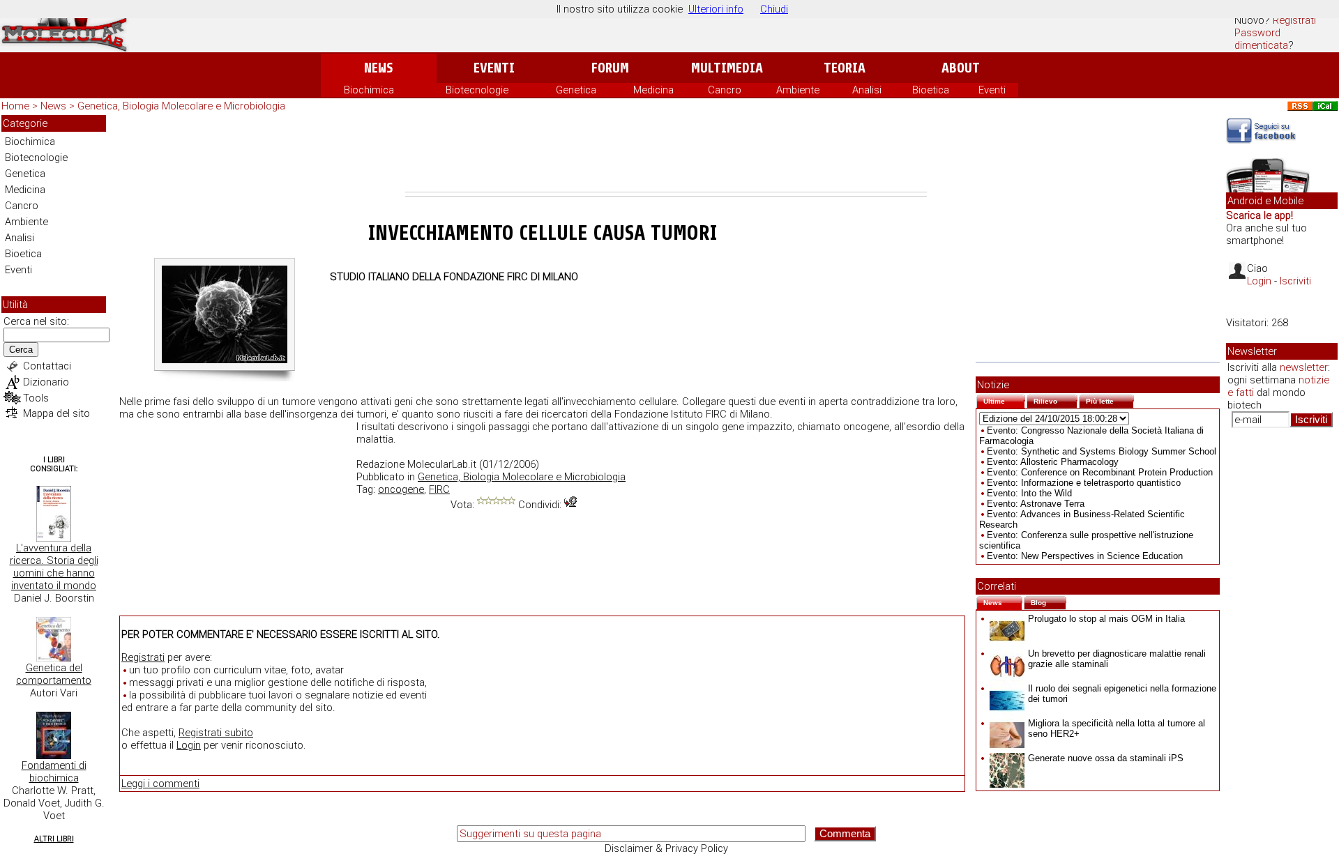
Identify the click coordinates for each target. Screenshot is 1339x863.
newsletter (1304, 367)
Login (188, 745)
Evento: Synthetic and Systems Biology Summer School (1101, 451)
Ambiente (797, 90)
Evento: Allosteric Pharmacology (1053, 462)
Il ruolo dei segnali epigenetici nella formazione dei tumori (1122, 693)
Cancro (724, 90)
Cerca (21, 349)
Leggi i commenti (160, 783)
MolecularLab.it (441, 464)
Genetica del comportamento (53, 674)
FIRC (439, 489)
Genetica (576, 90)
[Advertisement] (666, 153)
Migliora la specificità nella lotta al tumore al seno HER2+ (1116, 728)
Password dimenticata (1261, 39)
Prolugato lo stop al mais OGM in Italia (1106, 618)
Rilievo (1055, 400)
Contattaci (47, 366)
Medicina (653, 90)
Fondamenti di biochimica (54, 771)
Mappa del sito (56, 413)
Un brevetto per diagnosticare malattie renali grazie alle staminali (1117, 658)
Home (15, 106)
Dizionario (46, 382)
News (378, 68)
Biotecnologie (477, 90)
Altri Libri (54, 838)
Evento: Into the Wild (1029, 493)
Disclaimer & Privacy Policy (666, 848)
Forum (610, 68)
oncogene (401, 489)
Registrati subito (216, 732)
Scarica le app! (1259, 215)
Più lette (1110, 400)
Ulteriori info (715, 9)
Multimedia (727, 68)
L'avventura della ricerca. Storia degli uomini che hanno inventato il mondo (54, 567)
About (960, 68)
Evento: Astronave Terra (1035, 503)
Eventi (494, 68)
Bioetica (930, 90)
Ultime (1004, 400)
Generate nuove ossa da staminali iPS (1105, 758)
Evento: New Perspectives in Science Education (1085, 556)
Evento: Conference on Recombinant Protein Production (1100, 472)
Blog (1048, 601)
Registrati (1294, 20)
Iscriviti (1295, 281)
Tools (36, 398)
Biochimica (369, 90)
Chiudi (774, 9)
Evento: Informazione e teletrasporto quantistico (1084, 483)
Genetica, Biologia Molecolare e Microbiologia (181, 106)
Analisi (867, 90)
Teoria (844, 68)
